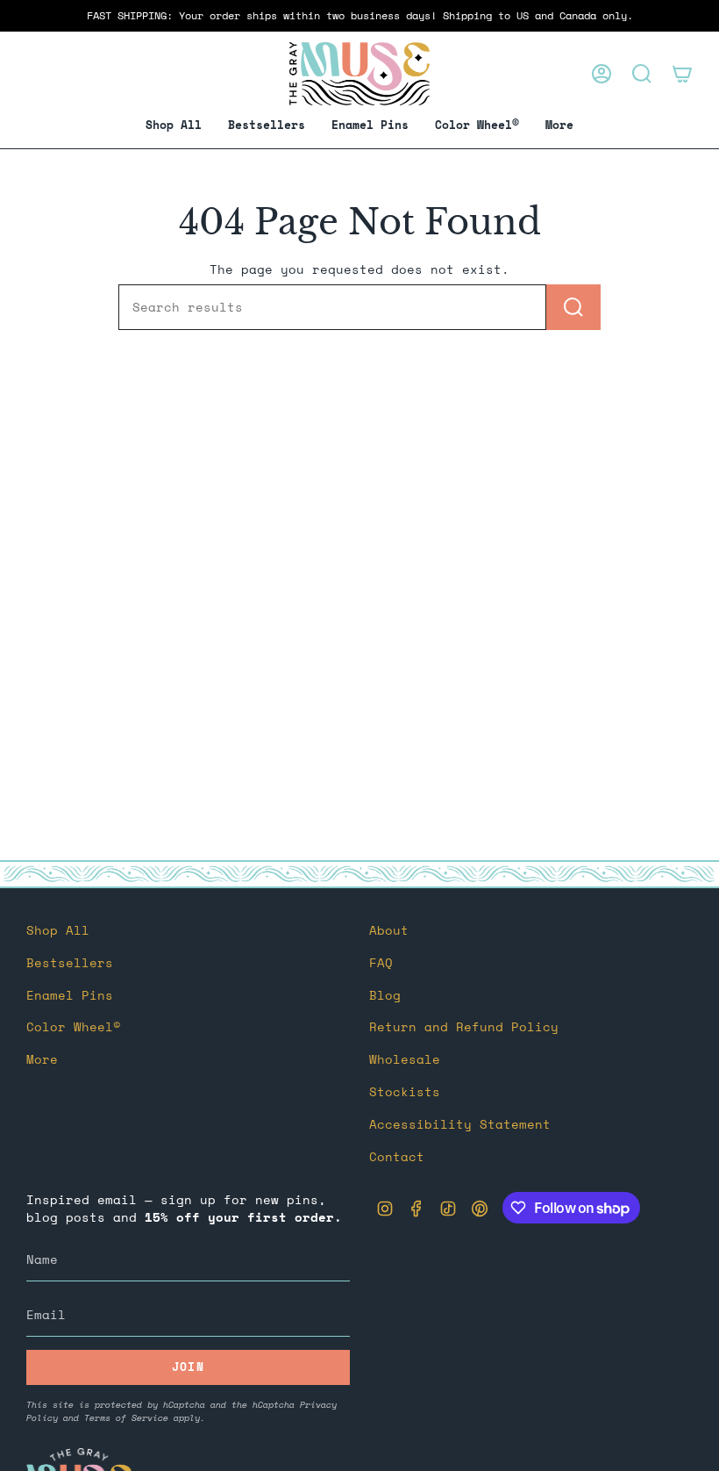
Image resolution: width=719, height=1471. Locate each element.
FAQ (381, 963)
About (389, 930)
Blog (385, 995)
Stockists (404, 1092)
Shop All (57, 930)
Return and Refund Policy (464, 1027)
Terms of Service (126, 1417)
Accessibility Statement (460, 1124)
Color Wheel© (73, 1027)
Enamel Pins (69, 995)
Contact (396, 1157)
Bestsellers (69, 963)
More (42, 1059)
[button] (370, 125)
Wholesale (404, 1059)
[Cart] (682, 74)
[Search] (573, 307)
